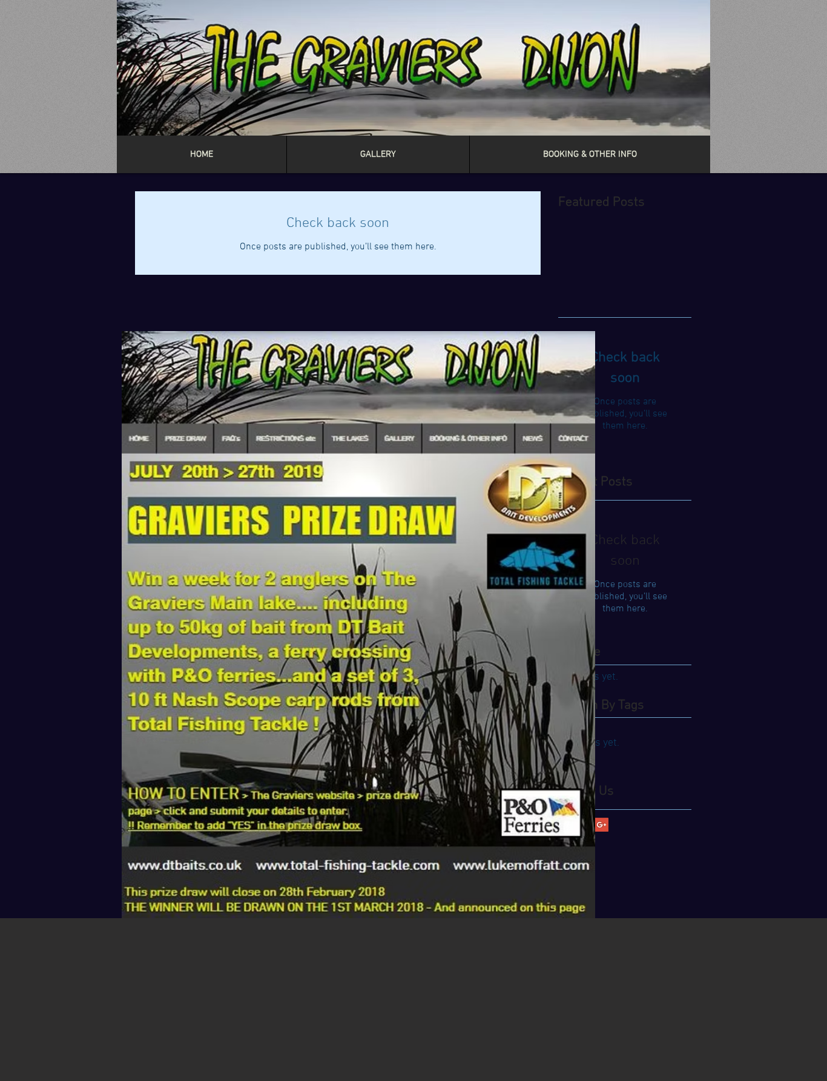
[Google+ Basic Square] (601, 825)
